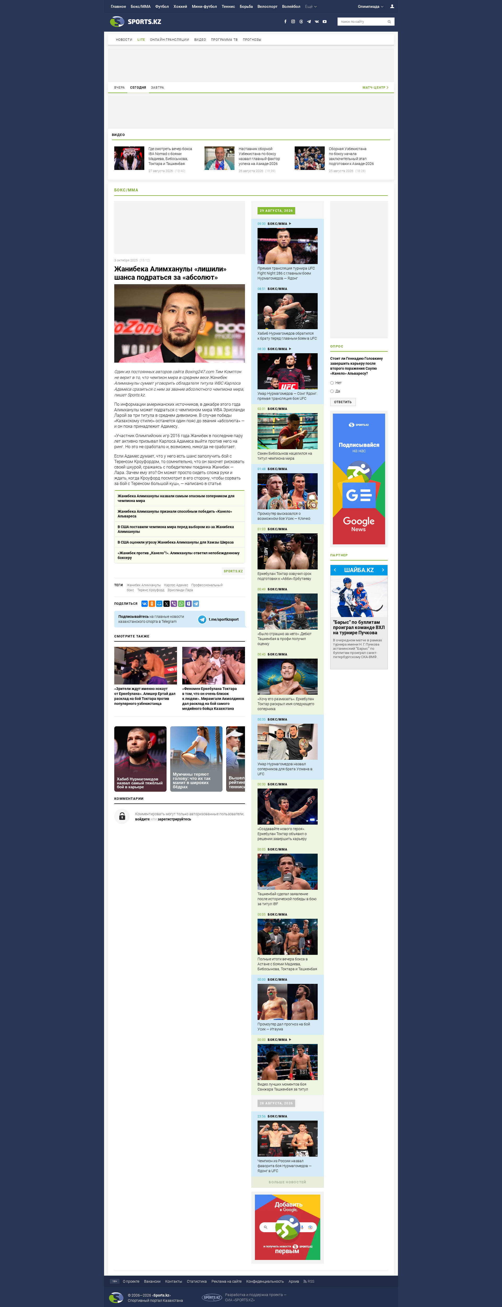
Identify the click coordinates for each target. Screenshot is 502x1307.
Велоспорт (267, 6)
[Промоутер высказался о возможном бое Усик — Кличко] (288, 491)
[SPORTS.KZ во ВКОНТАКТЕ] (317, 22)
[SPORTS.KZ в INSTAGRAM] (293, 22)
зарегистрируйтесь (174, 819)
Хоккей (180, 6)
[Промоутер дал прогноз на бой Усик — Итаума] (288, 1002)
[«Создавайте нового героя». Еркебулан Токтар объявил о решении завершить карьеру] (288, 807)
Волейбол (291, 6)
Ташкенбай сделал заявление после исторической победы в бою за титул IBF (287, 899)
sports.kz (233, 571)
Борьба (246, 6)
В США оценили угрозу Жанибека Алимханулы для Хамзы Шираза (176, 542)
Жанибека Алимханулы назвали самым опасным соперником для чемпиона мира (176, 498)
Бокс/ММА (141, 6)
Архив (294, 1281)
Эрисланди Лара (180, 590)
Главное (118, 6)
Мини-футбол (204, 6)
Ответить (343, 402)
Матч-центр (374, 87)
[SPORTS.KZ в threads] (301, 22)
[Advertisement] (251, 65)
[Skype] (187, 604)
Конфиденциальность (265, 1281)
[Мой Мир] (158, 604)
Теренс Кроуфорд (150, 590)
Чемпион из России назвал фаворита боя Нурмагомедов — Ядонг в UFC (285, 1166)
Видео (200, 40)
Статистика (197, 1281)
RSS (311, 1281)
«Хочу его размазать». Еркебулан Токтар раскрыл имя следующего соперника (286, 704)
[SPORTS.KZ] (359, 479)
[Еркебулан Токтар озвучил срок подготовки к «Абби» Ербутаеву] (288, 551)
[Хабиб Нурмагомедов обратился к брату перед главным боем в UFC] (288, 311)
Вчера (119, 87)
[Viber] (173, 604)
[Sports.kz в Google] (287, 1259)
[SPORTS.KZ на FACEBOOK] (285, 22)
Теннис (228, 6)
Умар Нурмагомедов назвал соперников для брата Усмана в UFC (285, 769)
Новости (124, 40)
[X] (165, 604)
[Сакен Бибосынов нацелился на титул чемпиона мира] (288, 431)
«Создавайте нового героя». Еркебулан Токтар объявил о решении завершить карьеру (282, 834)
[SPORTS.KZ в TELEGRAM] (309, 22)
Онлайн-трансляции (169, 40)
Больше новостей (287, 1182)
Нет (338, 383)
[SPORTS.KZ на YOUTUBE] (325, 22)
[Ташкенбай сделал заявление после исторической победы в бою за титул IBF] (288, 872)
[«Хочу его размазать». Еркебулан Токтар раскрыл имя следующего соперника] (288, 677)
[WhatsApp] (180, 604)
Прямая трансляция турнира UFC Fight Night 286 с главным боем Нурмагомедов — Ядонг (286, 273)
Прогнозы (252, 40)
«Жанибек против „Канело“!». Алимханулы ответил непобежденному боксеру (178, 555)
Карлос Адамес (176, 585)
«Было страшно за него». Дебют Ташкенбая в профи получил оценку (285, 639)
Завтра (157, 87)
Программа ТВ (224, 40)
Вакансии (152, 1281)
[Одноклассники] (151, 604)
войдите (142, 819)
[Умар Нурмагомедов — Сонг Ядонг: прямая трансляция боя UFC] (288, 371)
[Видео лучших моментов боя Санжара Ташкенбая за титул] (288, 1062)
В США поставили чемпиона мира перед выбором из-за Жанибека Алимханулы (176, 529)
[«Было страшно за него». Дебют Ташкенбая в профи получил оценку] (288, 611)
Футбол (162, 6)
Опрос (337, 346)
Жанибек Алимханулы (144, 585)
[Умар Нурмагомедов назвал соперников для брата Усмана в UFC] (288, 742)
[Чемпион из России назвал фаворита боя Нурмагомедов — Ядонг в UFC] (288, 1139)
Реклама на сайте (227, 1281)
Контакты (173, 1281)
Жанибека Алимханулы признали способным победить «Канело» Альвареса (175, 513)
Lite (141, 40)
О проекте (131, 1281)
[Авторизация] (389, 6)
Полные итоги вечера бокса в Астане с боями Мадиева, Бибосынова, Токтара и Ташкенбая (287, 964)
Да (337, 391)
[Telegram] (195, 604)
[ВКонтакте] (143, 604)
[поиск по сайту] (389, 22)
